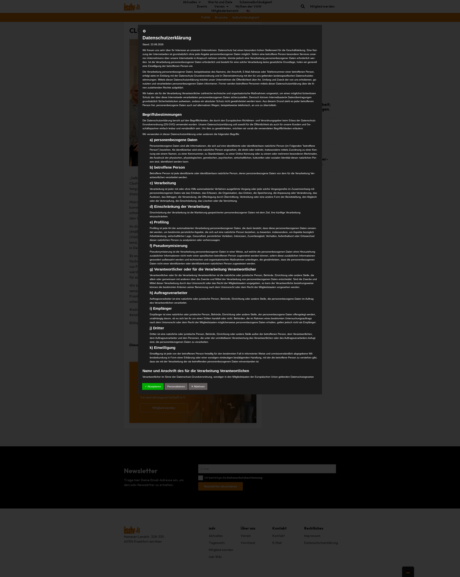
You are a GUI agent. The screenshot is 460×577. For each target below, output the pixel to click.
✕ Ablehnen (198, 386)
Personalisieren (176, 386)
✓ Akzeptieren (153, 386)
